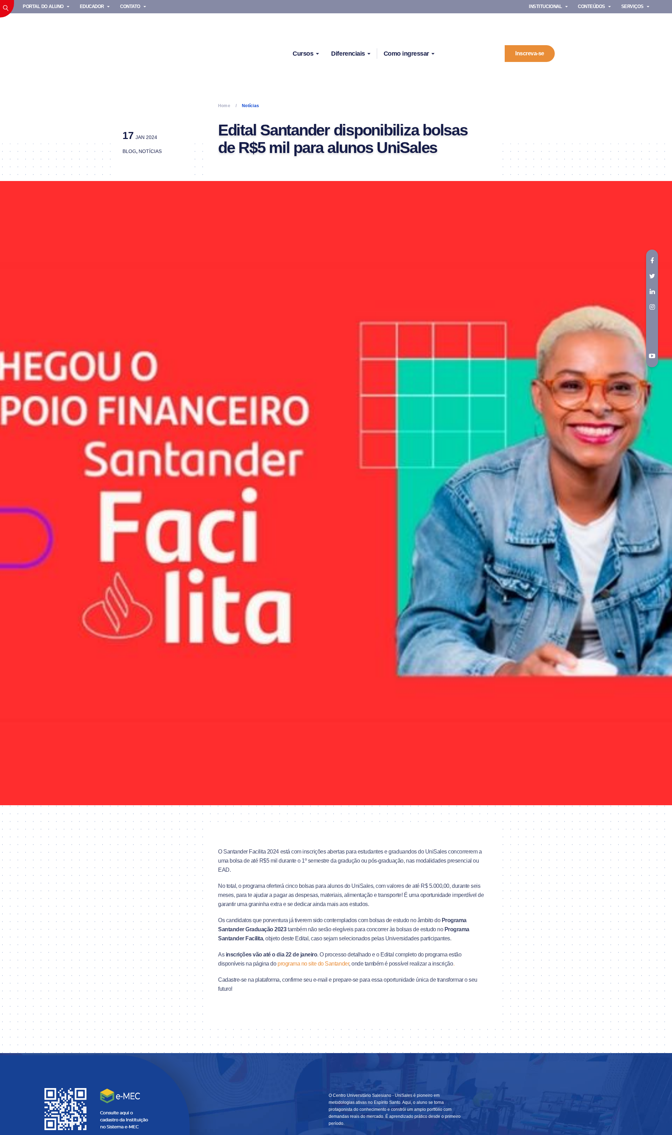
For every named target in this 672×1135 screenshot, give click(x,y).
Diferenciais (348, 53)
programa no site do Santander (313, 964)
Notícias (150, 151)
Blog (129, 151)
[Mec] (98, 1109)
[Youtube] (652, 356)
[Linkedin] (652, 292)
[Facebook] (652, 261)
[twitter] (652, 276)
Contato (130, 6)
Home (224, 105)
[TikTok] (652, 322)
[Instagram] (652, 307)
